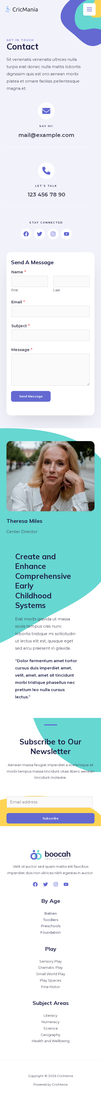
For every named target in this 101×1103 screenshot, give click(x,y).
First (14, 290)
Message (21, 349)
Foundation (50, 932)
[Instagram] (55, 884)
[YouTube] (66, 884)
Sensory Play (50, 961)
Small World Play (50, 974)
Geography (50, 1035)
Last (56, 290)
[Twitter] (45, 884)
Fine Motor (50, 987)
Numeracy (50, 1022)
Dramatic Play (51, 968)
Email (18, 302)
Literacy (50, 1015)
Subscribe (50, 818)
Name (18, 272)
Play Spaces (50, 980)
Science (50, 1028)
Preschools (50, 926)
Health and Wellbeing (50, 1041)
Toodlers (50, 920)
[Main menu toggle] (89, 9)
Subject (20, 325)
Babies (50, 913)
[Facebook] (35, 884)
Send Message (31, 396)
